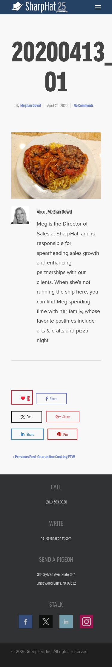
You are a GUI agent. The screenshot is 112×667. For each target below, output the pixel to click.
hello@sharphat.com (56, 538)
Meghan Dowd (30, 105)
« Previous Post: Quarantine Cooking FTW (44, 456)
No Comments (83, 105)
